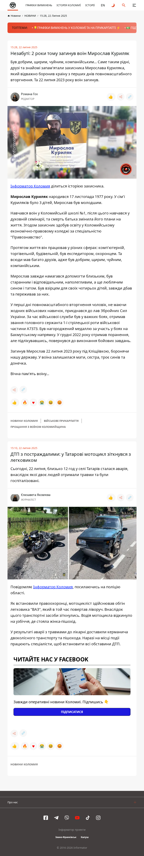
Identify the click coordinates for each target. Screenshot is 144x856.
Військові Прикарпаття (61, 421)
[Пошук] (124, 5)
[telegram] (56, 817)
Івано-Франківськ (66, 837)
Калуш (85, 837)
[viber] (66, 817)
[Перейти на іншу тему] (113, 5)
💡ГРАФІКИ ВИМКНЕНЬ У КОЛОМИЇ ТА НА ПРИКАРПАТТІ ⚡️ (77, 28)
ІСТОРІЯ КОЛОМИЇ (69, 5)
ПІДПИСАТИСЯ (72, 712)
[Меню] (134, 5)
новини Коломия (24, 421)
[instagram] (98, 817)
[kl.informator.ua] (13, 5)
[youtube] (77, 817)
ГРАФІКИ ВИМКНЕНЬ (39, 5)
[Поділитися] (120, 97)
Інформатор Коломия (30, 186)
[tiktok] (88, 817)
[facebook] (46, 817)
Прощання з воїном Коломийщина (38, 427)
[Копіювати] (130, 97)
